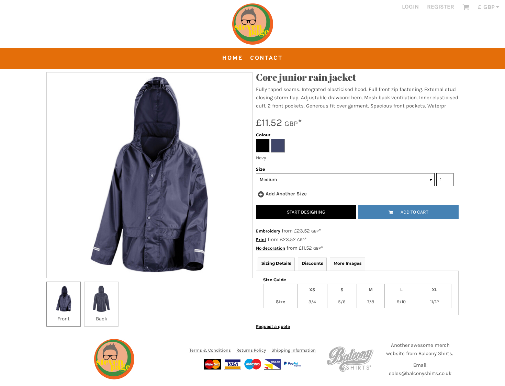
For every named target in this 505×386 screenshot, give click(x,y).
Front (63, 319)
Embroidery (268, 231)
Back (101, 319)
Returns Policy (251, 350)
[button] (465, 6)
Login (410, 6)
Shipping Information (293, 350)
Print (261, 239)
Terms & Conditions (210, 350)
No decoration (270, 248)
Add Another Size (286, 194)
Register (440, 6)
